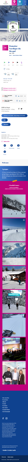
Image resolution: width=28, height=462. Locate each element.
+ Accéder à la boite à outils (9, 450)
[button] (25, 1)
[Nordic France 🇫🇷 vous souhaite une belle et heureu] (14, 253)
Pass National (5, 405)
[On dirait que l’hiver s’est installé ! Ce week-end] (14, 277)
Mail (4, 120)
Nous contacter (5, 407)
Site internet (6, 124)
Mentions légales (10, 457)
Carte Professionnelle (6, 411)
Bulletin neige (20, 4)
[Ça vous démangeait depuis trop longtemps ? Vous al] (14, 325)
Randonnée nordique (11, 148)
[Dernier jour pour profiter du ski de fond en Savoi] (14, 206)
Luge (4, 148)
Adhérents (4, 401)
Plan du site (4, 457)
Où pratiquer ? (14, 4)
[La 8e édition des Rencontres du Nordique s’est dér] (14, 372)
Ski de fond (4, 154)
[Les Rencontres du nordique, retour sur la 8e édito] (14, 349)
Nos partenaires (5, 399)
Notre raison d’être (6, 397)
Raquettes (18, 148)
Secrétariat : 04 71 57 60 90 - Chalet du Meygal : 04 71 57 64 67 (14, 115)
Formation (4, 403)
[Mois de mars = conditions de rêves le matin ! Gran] (14, 229)
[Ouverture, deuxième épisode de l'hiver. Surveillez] (14, 301)
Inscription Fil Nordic (6, 409)
